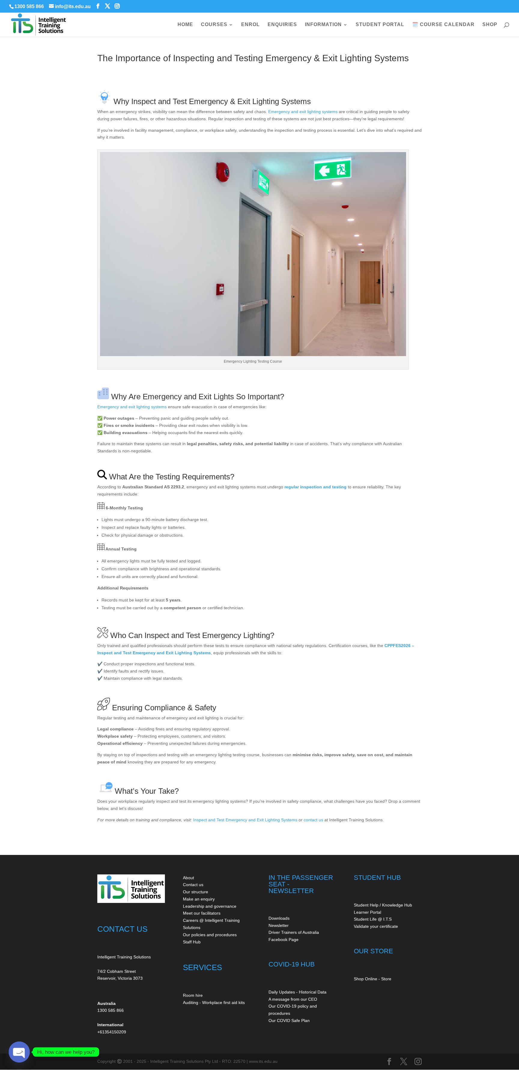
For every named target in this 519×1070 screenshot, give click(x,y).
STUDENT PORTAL (380, 24)
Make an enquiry (199, 899)
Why (121, 101)
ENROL (250, 24)
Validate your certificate (376, 926)
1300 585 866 (29, 6)
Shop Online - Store (372, 978)
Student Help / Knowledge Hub (383, 905)
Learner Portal (367, 912)
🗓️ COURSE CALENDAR (443, 24)
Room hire (193, 995)
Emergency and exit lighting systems (303, 111)
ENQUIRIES (282, 24)
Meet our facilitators (201, 913)
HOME (185, 24)
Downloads (279, 918)
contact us (313, 819)
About (188, 877)
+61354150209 (111, 1032)
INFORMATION (323, 24)
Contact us (193, 884)
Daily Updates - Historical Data (297, 992)
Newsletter (279, 925)
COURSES (214, 24)
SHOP (489, 24)
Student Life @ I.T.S (373, 919)
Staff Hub (192, 942)
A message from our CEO (293, 999)
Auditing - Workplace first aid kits (214, 1002)
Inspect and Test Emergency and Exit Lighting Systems (245, 819)
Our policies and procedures (210, 934)
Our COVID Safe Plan (289, 1020)
